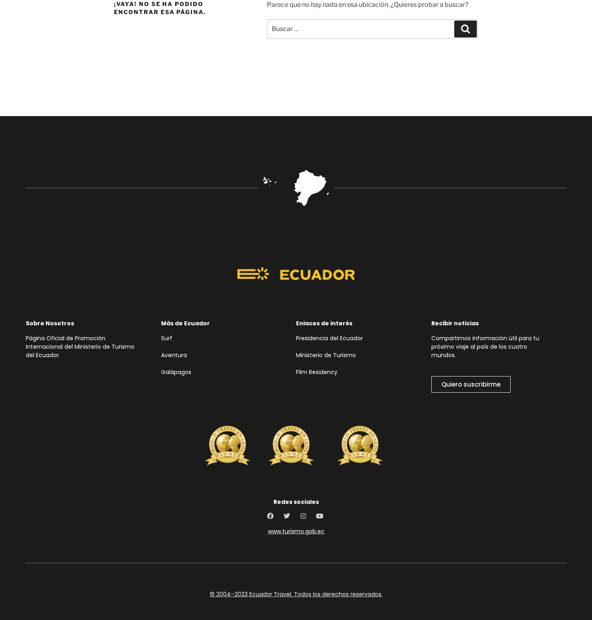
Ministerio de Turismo (326, 355)
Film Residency (316, 372)
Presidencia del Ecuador (331, 338)
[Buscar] (465, 29)
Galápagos (176, 372)
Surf (167, 338)
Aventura (174, 355)
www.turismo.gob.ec (296, 531)
